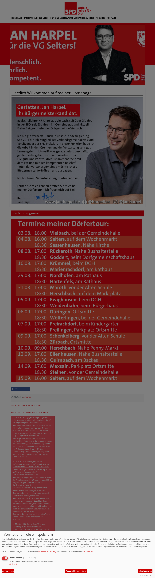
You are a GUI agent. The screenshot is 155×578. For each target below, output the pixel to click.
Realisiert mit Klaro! (146, 575)
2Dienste (13, 564)
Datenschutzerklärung (47, 552)
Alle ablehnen (8, 571)
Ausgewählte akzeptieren (76, 571)
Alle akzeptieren (145, 571)
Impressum (88, 552)
